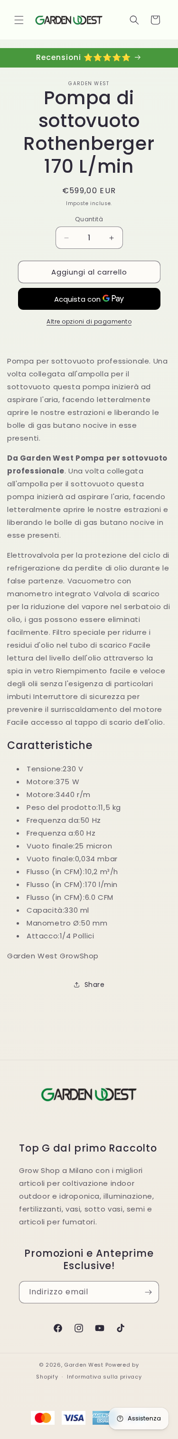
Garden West (83, 1365)
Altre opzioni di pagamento (89, 321)
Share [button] (94, 984)
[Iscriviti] (148, 1292)
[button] (19, 20)
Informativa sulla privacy (104, 1376)
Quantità (89, 219)
